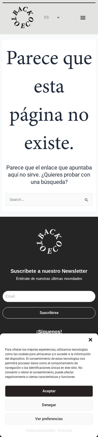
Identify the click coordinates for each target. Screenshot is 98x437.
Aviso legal (65, 430)
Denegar (49, 405)
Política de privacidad (40, 430)
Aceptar (49, 391)
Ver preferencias (49, 419)
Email (7, 287)
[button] (90, 339)
